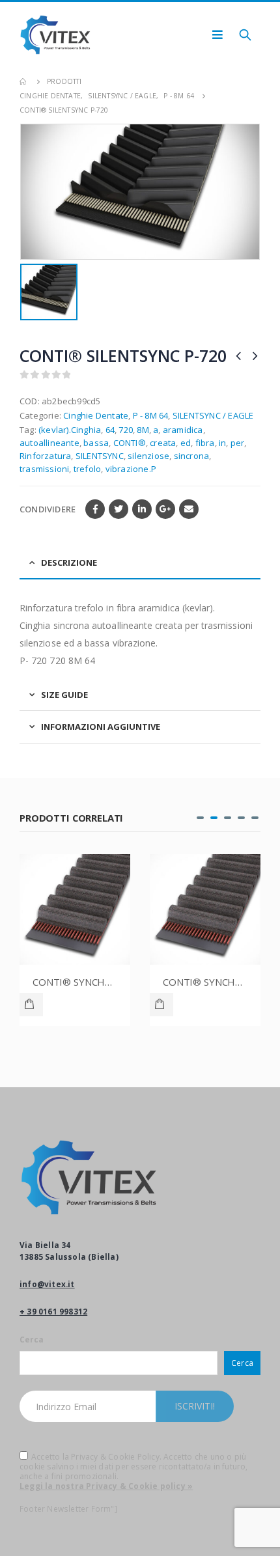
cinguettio (118, 509)
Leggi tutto (31, 1004)
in (222, 443)
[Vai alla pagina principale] (24, 81)
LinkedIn (142, 509)
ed (185, 443)
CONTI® (129, 443)
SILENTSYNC (100, 456)
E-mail (189, 509)
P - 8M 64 (151, 415)
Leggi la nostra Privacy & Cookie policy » (106, 1486)
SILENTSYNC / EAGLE (213, 415)
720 (126, 430)
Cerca (32, 1339)
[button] (200, 817)
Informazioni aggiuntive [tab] (100, 726)
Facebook (95, 509)
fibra (205, 443)
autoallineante (49, 443)
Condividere (48, 509)
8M (142, 430)
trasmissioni (44, 469)
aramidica (183, 430)
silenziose (148, 456)
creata (163, 443)
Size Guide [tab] (64, 695)
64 (110, 430)
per (238, 443)
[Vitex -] (55, 35)
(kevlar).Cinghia (69, 430)
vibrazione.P (130, 469)
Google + (165, 509)
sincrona (192, 456)
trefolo (87, 469)
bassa (96, 443)
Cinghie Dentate (95, 415)
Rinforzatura (45, 456)
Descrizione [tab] (69, 562)
